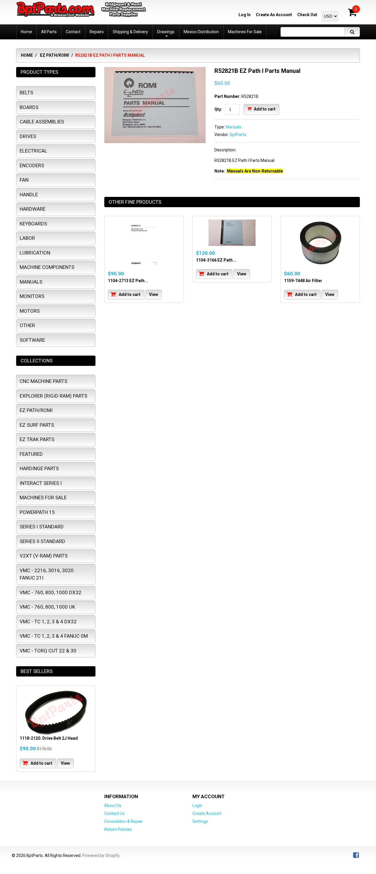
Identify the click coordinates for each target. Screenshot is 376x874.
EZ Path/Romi (54, 55)
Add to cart (264, 108)
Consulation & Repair (123, 821)
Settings (200, 821)
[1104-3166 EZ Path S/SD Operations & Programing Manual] (232, 233)
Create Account (206, 813)
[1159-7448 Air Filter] (320, 243)
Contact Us (114, 813)
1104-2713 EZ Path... (128, 280)
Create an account (274, 14)
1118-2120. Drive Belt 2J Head (49, 738)
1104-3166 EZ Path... (216, 260)
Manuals (233, 127)
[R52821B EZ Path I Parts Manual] (155, 70)
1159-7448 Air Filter (303, 280)
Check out (307, 14)
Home (27, 55)
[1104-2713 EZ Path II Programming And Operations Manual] (144, 243)
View (153, 294)
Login (197, 805)
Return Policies (118, 829)
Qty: (218, 109)
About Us (112, 805)
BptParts (238, 134)
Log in (245, 14)
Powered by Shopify (100, 855)
